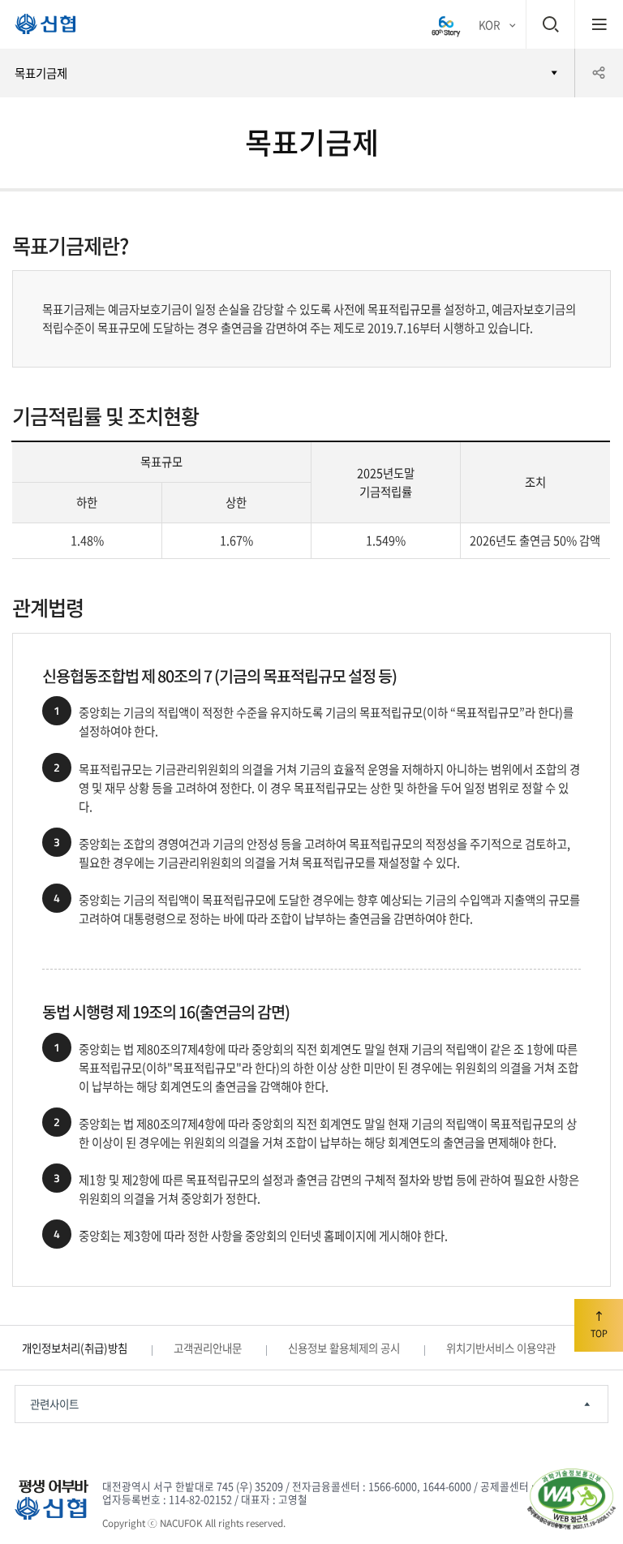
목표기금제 (41, 73)
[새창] (571, 1499)
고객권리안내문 (208, 1348)
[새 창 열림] (446, 24)
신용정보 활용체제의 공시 (344, 1348)
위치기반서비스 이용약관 (501, 1348)
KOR (489, 24)
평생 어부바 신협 (38, 27)
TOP (599, 1333)
